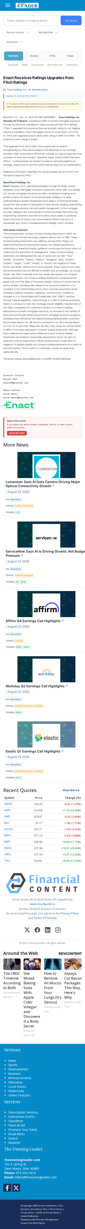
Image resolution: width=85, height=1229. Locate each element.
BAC (7, 823)
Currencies (37, 64)
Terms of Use (56, 1209)
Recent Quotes (15, 32)
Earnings (19, 640)
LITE (18, 512)
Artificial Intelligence (24, 506)
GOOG (8, 829)
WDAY (19, 712)
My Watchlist (46, 32)
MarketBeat (15, 499)
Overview (13, 64)
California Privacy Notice (48, 1212)
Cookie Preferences (30, 1216)
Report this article (17, 433)
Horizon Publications (47, 1205)
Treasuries (71, 64)
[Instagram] (57, 930)
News (25, 64)
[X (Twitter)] (27, 930)
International (54, 64)
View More (70, 790)
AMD (7, 816)
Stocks (34, 55)
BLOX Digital (39, 1223)
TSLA (7, 860)
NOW (23, 582)
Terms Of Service (45, 918)
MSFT (7, 842)
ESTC (18, 777)
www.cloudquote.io (42, 904)
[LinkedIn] (47, 930)
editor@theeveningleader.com (36, 1177)
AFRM (18, 647)
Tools (70, 55)
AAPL (7, 810)
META (7, 835)
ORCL (7, 854)
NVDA (8, 848)
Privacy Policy (70, 913)
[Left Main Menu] (7, 5)
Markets (13, 55)
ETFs (52, 55)
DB (17, 582)
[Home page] (27, 5)
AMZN (26, 647)
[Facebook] (37, 930)
